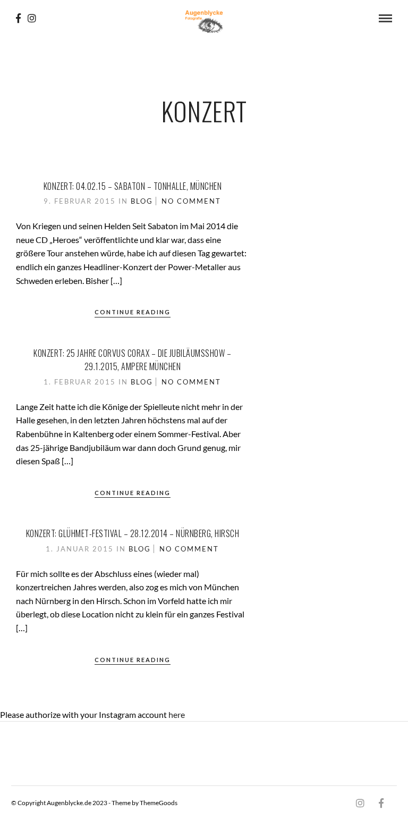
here (176, 714)
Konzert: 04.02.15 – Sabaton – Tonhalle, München (133, 186)
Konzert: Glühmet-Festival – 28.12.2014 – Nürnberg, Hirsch (133, 533)
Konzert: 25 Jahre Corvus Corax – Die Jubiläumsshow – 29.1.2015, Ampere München (132, 360)
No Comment (191, 201)
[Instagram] (32, 18)
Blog (142, 201)
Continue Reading (133, 311)
